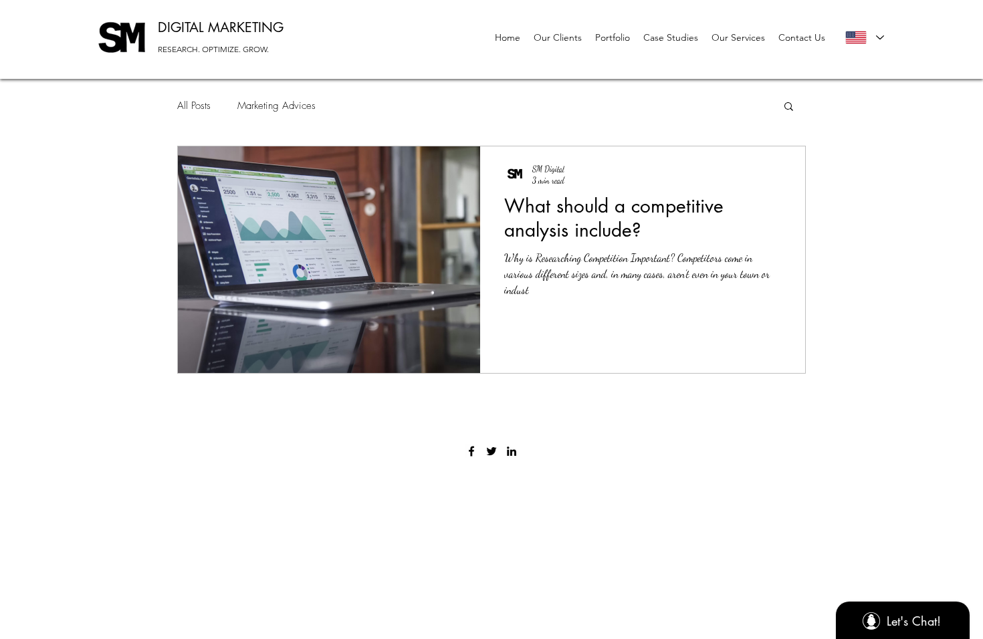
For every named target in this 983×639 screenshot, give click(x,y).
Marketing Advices (276, 106)
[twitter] (491, 451)
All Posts (194, 106)
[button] (788, 107)
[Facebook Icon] (471, 451)
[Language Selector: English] (864, 37)
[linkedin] (511, 451)
